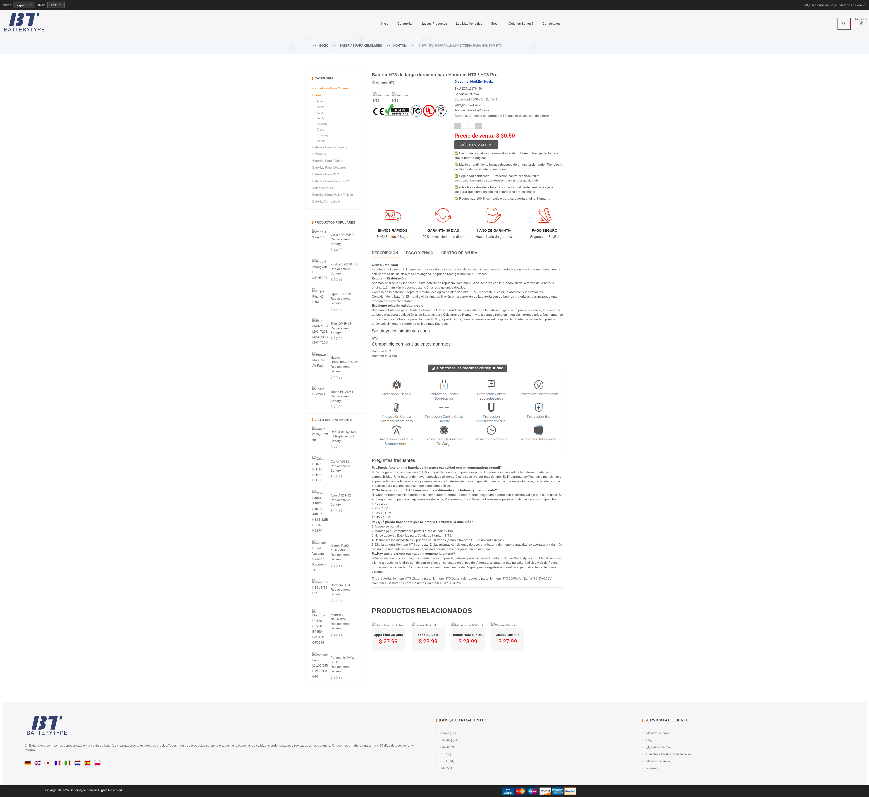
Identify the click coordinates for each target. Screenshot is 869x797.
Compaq (322, 135)
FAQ (806, 5)
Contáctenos (551, 23)
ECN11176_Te (472, 88)
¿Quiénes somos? (520, 23)
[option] (381, 97)
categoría (404, 23)
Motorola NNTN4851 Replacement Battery (340, 621)
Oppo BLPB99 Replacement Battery (341, 298)
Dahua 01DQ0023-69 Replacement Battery (344, 436)
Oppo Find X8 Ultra (388, 635)
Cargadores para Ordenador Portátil (332, 91)
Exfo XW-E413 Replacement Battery (341, 328)
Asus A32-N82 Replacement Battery (341, 500)
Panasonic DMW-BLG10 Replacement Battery (343, 664)
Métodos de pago (824, 5)
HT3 (375, 338)
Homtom (400, 45)
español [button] (23, 5)
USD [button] (54, 5)
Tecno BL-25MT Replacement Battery (342, 396)
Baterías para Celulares (361, 45)
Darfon (321, 141)
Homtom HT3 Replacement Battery (340, 589)
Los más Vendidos (469, 23)
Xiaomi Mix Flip (508, 635)
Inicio (384, 23)
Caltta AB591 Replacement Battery (340, 466)
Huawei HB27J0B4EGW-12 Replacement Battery (344, 364)
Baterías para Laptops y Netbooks (329, 150)
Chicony (322, 124)
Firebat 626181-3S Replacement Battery (344, 268)
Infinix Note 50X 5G (468, 635)
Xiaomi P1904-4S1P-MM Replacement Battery (341, 552)
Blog (494, 23)
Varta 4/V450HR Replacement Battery (342, 239)
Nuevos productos (434, 23)
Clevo (320, 129)
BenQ (320, 118)
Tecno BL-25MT (428, 635)
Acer (320, 101)
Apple (320, 107)
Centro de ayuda (459, 253)
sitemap (651, 768)
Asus (320, 112)
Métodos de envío (852, 5)
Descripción (385, 253)
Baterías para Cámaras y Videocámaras (330, 184)
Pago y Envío (419, 253)
